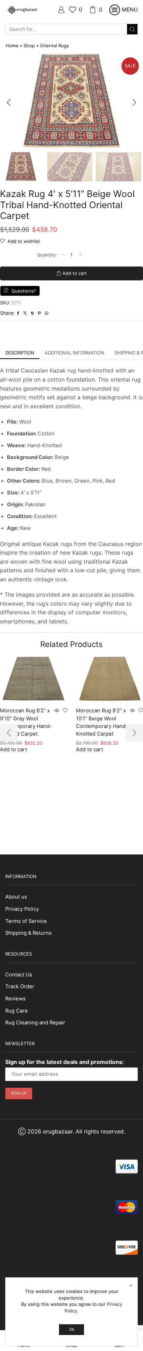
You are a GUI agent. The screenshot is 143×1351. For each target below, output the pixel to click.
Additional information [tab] (74, 352)
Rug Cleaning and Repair (35, 1023)
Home (12, 45)
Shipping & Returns (28, 933)
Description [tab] (19, 352)
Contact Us (18, 975)
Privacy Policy (22, 909)
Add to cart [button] (89, 750)
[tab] (20, 352)
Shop (29, 45)
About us (16, 897)
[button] (8, 103)
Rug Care (16, 1011)
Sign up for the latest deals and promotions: (64, 1061)
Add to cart (74, 273)
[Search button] (132, 29)
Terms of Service (26, 921)
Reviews (15, 999)
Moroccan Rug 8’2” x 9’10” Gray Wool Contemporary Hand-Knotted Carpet (26, 722)
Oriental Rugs (54, 45)
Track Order (19, 986)
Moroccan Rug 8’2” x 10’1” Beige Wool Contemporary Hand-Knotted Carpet (102, 722)
